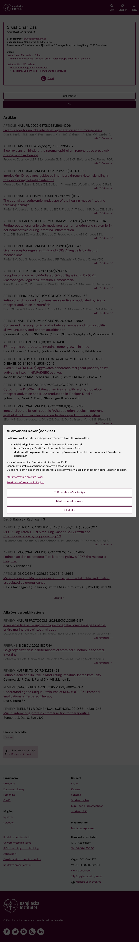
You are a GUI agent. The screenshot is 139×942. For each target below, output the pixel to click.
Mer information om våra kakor (25, 477)
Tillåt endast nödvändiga (69, 492)
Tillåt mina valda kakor (69, 501)
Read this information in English (25, 482)
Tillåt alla (69, 510)
